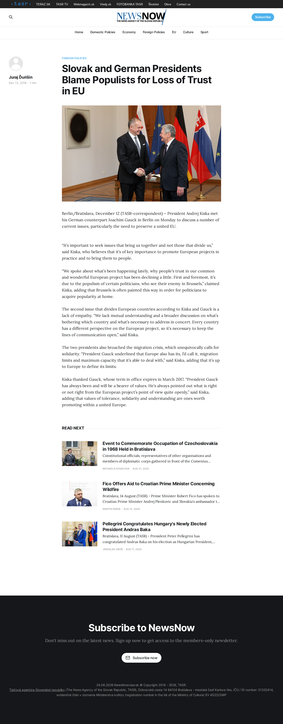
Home (79, 32)
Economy (129, 32)
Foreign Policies (154, 32)
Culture (188, 32)
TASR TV (62, 4)
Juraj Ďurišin (21, 77)
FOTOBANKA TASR (130, 4)
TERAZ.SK (43, 4)
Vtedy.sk (105, 4)
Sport (204, 32)
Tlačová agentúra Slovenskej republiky (37, 690)
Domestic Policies (103, 32)
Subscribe (263, 17)
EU (174, 32)
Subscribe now (145, 658)
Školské (153, 4)
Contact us (184, 4)
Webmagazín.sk (84, 4)
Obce (167, 4)
